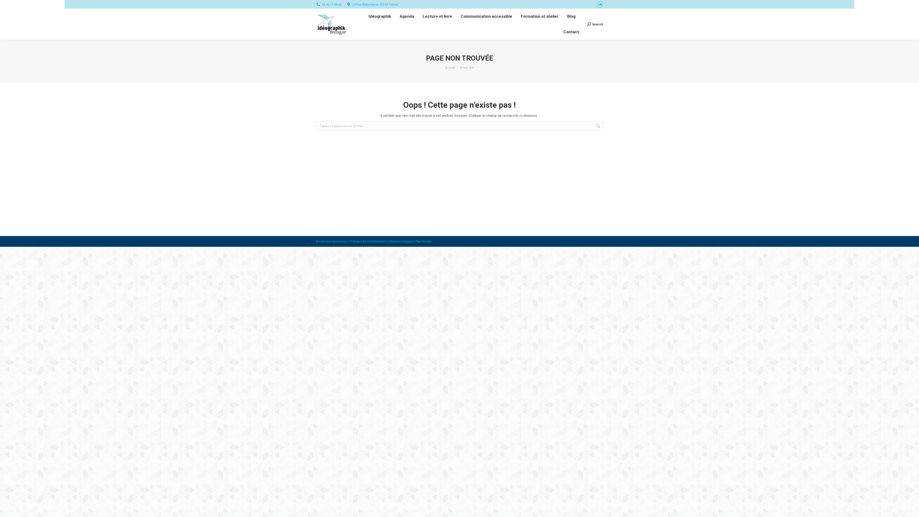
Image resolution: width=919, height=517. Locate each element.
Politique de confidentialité (368, 241)
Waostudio (339, 241)
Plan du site (423, 241)
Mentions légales (401, 241)
